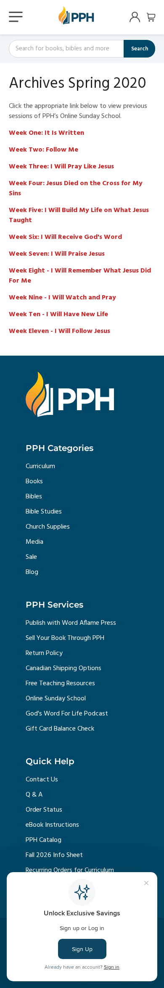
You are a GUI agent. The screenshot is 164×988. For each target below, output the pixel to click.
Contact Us (42, 779)
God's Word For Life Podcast (67, 713)
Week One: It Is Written (46, 133)
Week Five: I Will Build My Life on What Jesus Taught (79, 215)
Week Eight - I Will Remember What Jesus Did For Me (80, 275)
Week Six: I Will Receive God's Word (65, 237)
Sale (31, 557)
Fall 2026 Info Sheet (54, 855)
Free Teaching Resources (60, 683)
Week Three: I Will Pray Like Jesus (61, 166)
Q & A (34, 794)
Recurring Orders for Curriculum (70, 870)
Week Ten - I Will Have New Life (58, 314)
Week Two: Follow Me (43, 149)
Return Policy (44, 653)
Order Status (44, 810)
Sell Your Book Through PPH (65, 638)
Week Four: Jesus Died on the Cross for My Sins (76, 188)
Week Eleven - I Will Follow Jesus (59, 331)
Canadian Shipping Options (63, 668)
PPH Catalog (43, 840)
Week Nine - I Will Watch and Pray (62, 297)
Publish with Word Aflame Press (71, 623)
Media (34, 542)
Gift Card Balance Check (60, 728)
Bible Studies (44, 511)
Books (34, 481)
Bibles (34, 496)
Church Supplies (48, 527)
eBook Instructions (52, 825)
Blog (32, 572)
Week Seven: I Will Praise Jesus (57, 254)
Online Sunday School (56, 698)
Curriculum (40, 466)
